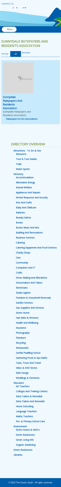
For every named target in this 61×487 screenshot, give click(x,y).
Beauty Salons (23, 217)
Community (22, 262)
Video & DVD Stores (26, 367)
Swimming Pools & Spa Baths (31, 357)
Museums (21, 153)
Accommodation (25, 177)
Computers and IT (25, 267)
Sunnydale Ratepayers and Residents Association (12, 102)
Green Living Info (25, 439)
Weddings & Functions (28, 377)
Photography (23, 332)
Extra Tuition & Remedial (29, 396)
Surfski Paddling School (28, 352)
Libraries (18, 454)
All (15, 54)
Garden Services (24, 302)
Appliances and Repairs (28, 192)
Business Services (25, 237)
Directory (18, 174)
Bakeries (20, 212)
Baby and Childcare (26, 207)
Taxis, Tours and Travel (28, 362)
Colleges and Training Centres (31, 391)
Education (19, 382)
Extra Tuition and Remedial (30, 401)
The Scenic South (24, 482)
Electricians (22, 287)
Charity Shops (23, 252)
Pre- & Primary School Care (30, 421)
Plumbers (21, 337)
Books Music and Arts (27, 227)
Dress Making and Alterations (31, 277)
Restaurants (22, 347)
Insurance (21, 327)
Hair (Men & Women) (27, 317)
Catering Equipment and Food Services (36, 247)
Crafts (19, 272)
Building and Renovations (29, 232)
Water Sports (23, 169)
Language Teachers (26, 411)
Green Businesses (25, 434)
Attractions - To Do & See (27, 150)
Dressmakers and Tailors (29, 282)
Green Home (22, 312)
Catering (20, 242)
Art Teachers (22, 386)
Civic (18, 257)
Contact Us (7, 3)
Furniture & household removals (33, 297)
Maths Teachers (24, 416)
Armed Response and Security (32, 197)
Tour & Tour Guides (26, 159)
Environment (20, 426)
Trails (19, 164)
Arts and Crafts (24, 202)
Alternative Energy (25, 182)
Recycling (21, 342)
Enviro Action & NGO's (28, 429)
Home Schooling (24, 406)
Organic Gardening (25, 444)
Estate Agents (23, 292)
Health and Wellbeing (27, 322)
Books (19, 222)
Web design (22, 372)
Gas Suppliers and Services (30, 307)
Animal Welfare (24, 187)
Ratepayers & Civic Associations (22, 118)
